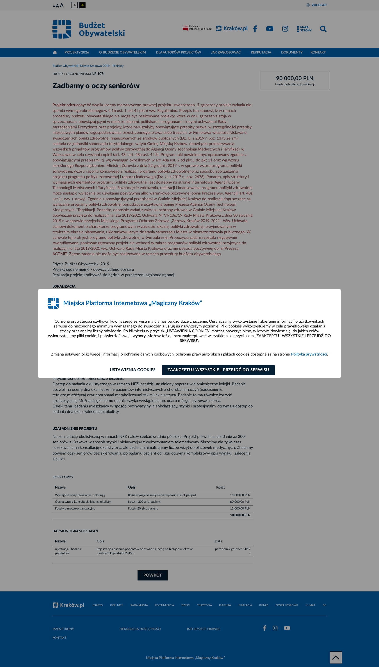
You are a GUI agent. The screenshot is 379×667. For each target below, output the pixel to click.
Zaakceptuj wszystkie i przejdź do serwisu (218, 370)
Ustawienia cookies (133, 370)
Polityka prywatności (309, 354)
